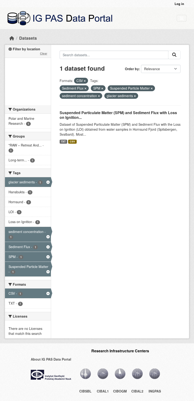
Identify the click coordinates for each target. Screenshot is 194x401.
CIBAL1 (103, 391)
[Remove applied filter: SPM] (102, 88)
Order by (132, 68)
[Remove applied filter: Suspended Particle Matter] (152, 88)
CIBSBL (85, 391)
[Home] (11, 38)
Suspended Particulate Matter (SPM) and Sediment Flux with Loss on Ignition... (118, 115)
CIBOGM (120, 391)
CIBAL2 (137, 391)
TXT (63, 141)
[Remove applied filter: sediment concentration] (99, 96)
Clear (43, 53)
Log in (179, 3)
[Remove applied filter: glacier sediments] (135, 96)
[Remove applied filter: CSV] (85, 81)
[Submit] (174, 55)
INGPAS (155, 391)
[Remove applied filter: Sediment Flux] (85, 88)
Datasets (28, 38)
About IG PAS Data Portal (51, 359)
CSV (72, 141)
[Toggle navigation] (181, 18)
